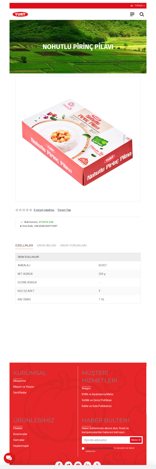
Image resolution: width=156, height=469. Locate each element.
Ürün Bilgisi (46, 245)
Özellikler (24, 245)
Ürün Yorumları (73, 245)
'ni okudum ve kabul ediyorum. (110, 450)
